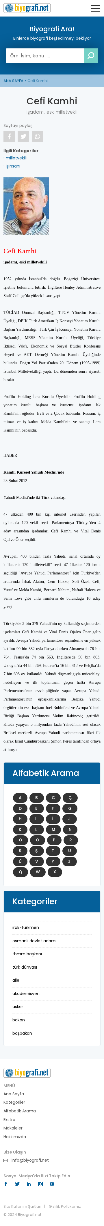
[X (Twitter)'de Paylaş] (23, 136)
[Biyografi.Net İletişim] (27, 1072)
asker (17, 1006)
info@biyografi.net (29, 1160)
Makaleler (13, 1128)
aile (15, 980)
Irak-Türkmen (25, 927)
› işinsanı (11, 166)
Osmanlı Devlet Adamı (34, 941)
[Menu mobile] (95, 9)
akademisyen (26, 993)
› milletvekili (15, 158)
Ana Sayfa (13, 1094)
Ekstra (9, 1120)
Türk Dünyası (24, 967)
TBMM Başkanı (27, 954)
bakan (18, 1020)
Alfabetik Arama (19, 1111)
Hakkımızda (14, 1137)
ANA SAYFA (13, 80)
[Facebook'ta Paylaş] (9, 136)
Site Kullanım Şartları (22, 1206)
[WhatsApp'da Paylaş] (37, 136)
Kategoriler (14, 1102)
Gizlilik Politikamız (65, 1206)
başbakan (22, 1033)
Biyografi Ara (27, 8)
